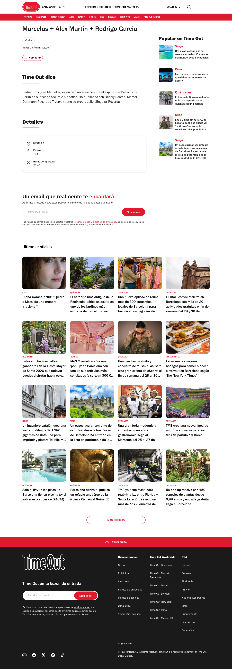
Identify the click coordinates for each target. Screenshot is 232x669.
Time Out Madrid (159, 586)
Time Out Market (152, 17)
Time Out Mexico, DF (161, 618)
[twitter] (43, 655)
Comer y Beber (58, 17)
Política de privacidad (130, 590)
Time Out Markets (127, 7)
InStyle (186, 590)
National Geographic (193, 598)
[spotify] (53, 655)
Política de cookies (128, 598)
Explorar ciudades (98, 7)
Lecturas (186, 565)
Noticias (28, 17)
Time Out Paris (158, 610)
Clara (185, 606)
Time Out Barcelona (161, 565)
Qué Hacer (41, 17)
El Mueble (187, 581)
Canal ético (124, 606)
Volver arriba (119, 542)
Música (92, 17)
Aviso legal (124, 581)
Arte (71, 17)
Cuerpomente (189, 614)
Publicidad (124, 573)
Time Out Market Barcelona (159, 575)
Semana (186, 573)
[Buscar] (189, 7)
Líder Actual (188, 622)
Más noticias (116, 520)
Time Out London (160, 594)
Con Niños (125, 17)
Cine (102, 17)
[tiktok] (62, 655)
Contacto (123, 565)
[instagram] (24, 655)
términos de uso (82, 222)
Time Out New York (161, 602)
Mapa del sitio (125, 644)
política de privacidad (105, 222)
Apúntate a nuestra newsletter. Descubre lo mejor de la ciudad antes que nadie (67, 203)
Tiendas (112, 17)
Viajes (137, 17)
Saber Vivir (188, 630)
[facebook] (34, 655)
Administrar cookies (129, 614)
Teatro (81, 17)
